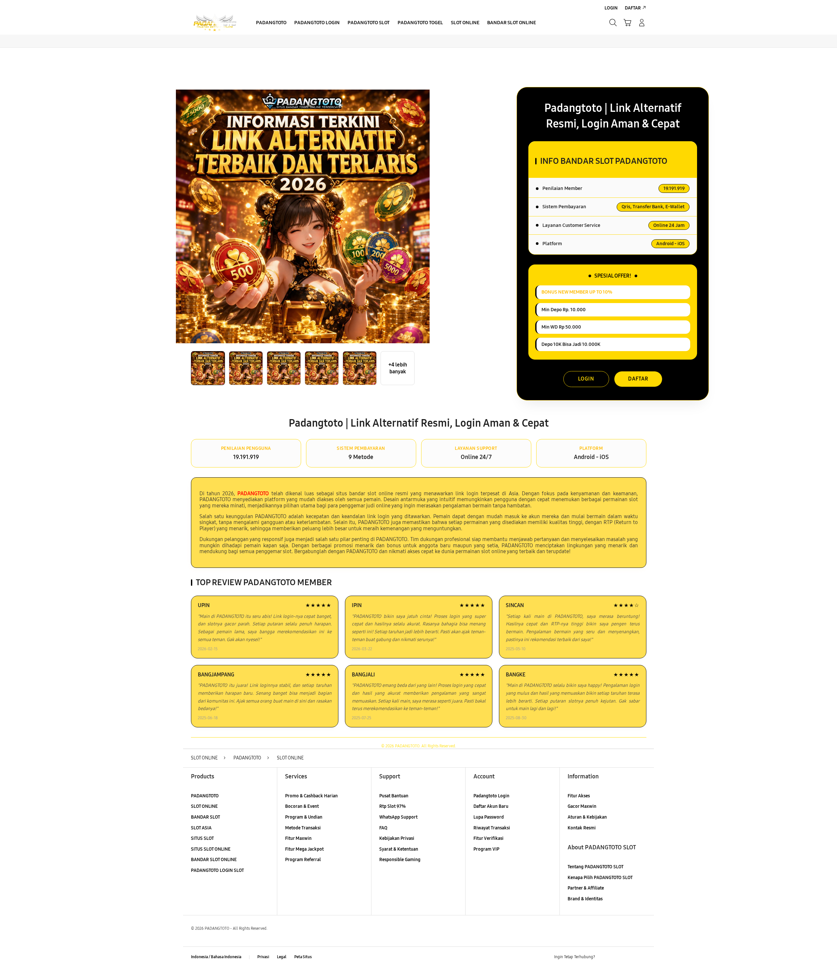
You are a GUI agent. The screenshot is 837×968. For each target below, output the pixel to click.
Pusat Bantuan (393, 796)
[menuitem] (271, 23)
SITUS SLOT (202, 838)
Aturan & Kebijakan (587, 817)
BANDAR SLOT (205, 817)
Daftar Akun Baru (490, 806)
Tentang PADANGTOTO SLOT (595, 867)
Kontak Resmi (582, 828)
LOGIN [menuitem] (611, 8)
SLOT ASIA (201, 828)
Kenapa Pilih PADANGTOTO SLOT (600, 877)
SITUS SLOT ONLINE (211, 849)
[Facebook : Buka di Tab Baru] (604, 957)
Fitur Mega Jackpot (304, 849)
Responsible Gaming (399, 859)
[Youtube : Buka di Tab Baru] (642, 957)
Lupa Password (488, 817)
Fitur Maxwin (298, 838)
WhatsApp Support (398, 817)
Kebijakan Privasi (396, 838)
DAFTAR (638, 379)
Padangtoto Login (491, 796)
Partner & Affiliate (586, 888)
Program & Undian (303, 817)
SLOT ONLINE (204, 806)
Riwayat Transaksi (491, 828)
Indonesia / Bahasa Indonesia (216, 957)
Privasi (263, 957)
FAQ (383, 828)
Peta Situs (303, 957)
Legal (281, 957)
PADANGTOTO (205, 796)
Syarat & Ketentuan (398, 849)
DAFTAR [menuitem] (633, 8)
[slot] (215, 22)
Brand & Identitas (585, 899)
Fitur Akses (579, 796)
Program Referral (303, 859)
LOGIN (586, 379)
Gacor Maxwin (582, 806)
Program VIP (486, 849)
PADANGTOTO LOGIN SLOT (217, 870)
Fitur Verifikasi (488, 838)
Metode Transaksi (303, 828)
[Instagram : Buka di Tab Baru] (629, 957)
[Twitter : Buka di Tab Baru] (617, 957)
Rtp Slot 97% (392, 806)
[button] (627, 22)
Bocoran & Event (302, 806)
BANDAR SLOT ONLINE (214, 859)
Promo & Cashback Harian (311, 796)
